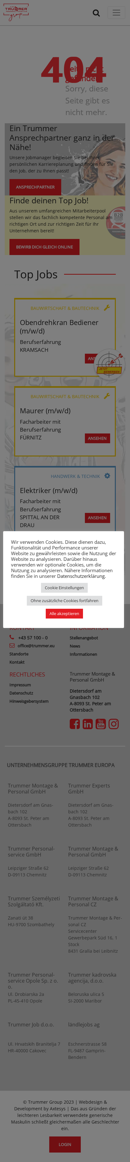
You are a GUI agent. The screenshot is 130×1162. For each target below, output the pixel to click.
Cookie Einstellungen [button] (64, 587)
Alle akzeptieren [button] (64, 613)
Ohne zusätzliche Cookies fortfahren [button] (64, 600)
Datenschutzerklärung (81, 576)
